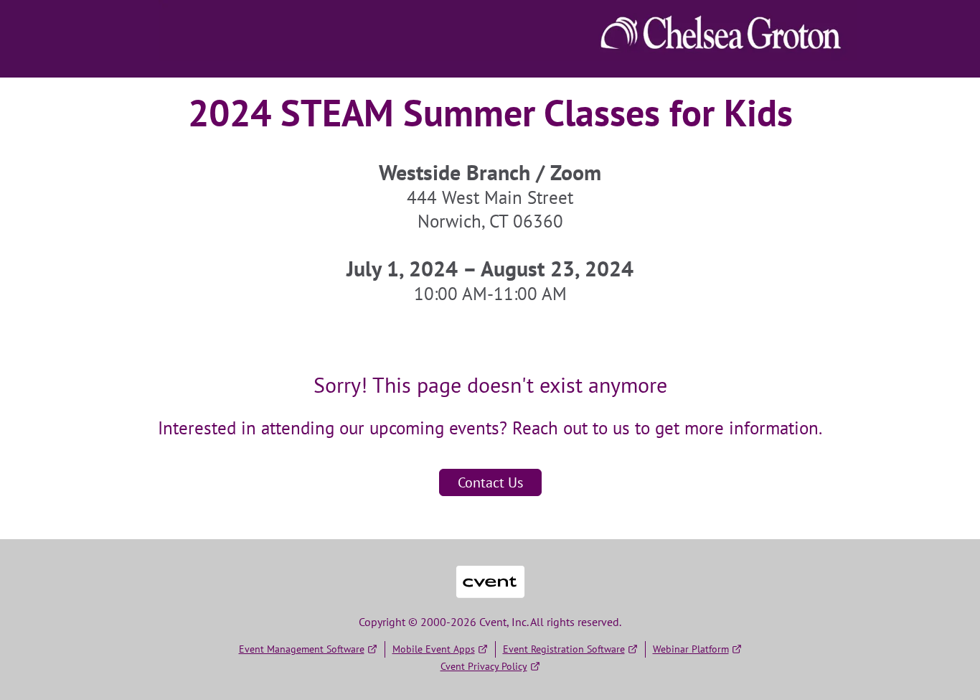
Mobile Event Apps (433, 649)
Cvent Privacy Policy (483, 666)
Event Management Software (301, 649)
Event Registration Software (564, 649)
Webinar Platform (691, 649)
